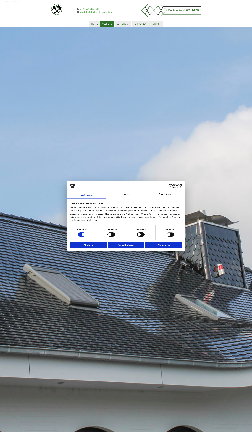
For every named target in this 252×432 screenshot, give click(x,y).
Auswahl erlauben (126, 245)
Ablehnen (88, 245)
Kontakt (156, 24)
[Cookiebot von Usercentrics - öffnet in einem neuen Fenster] (170, 186)
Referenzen (140, 24)
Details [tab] (126, 194)
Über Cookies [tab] (165, 194)
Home (94, 24)
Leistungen (123, 24)
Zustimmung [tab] (87, 195)
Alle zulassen (164, 245)
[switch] (111, 235)
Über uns (107, 24)
